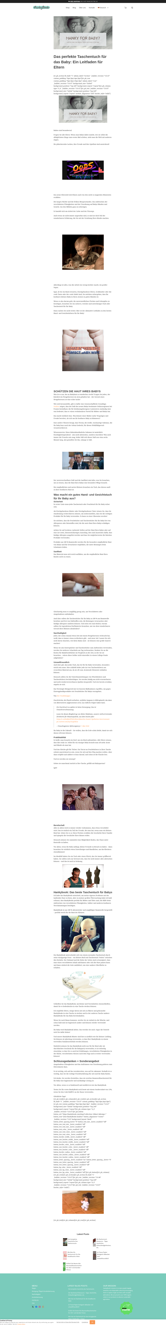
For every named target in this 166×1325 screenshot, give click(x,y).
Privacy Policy (21, 1324)
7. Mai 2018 (85, 726)
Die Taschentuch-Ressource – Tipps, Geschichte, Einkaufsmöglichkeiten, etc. (82, 1294)
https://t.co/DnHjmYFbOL (66, 719)
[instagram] (40, 1306)
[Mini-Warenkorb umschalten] (125, 8)
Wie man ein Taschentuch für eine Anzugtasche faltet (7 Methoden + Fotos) (82, 1318)
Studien (56, 406)
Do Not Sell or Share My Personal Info (68, 1322)
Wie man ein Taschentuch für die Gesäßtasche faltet (74, 1254)
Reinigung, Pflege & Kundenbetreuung (43, 1291)
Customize (85, 1322)
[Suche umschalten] (132, 8)
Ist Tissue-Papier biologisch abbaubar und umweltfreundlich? (80, 1306)
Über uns (82, 8)
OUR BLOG (35, 1300)
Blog (74, 8)
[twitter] (33, 1306)
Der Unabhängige (63, 696)
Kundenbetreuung (37, 1297)
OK (92, 1322)
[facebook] (36, 1306)
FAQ (33, 1303)
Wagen (34, 1288)
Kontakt (92, 8)
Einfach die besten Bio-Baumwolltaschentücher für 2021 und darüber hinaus (82, 1312)
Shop (68, 8)
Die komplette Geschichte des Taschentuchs (73, 1241)
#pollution (95, 719)
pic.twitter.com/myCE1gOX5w (67, 722)
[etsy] (43, 1306)
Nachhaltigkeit (36, 1294)
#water (88, 719)
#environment (104, 719)
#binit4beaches (80, 719)
